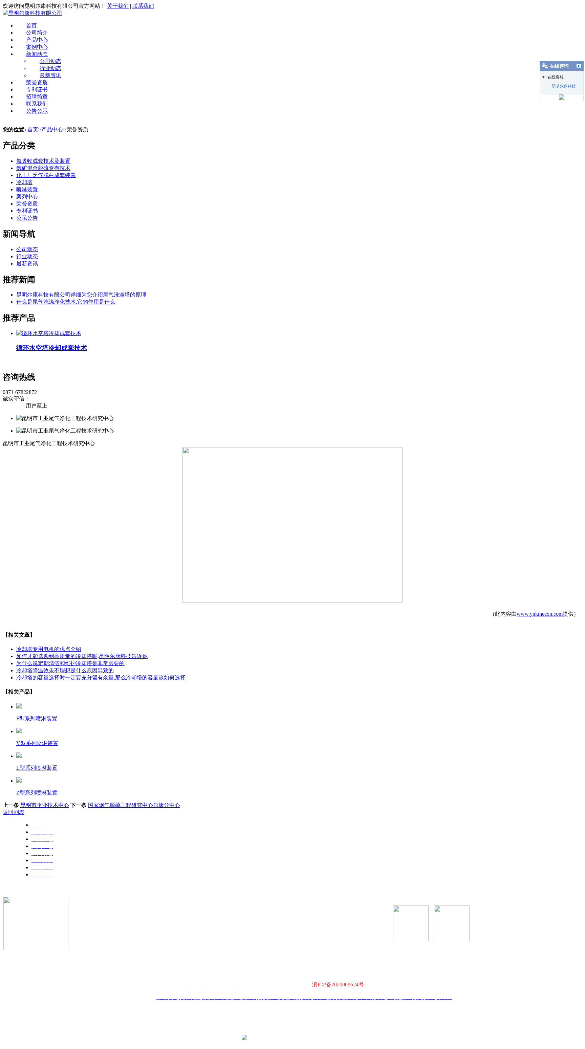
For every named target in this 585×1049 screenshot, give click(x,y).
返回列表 (13, 812)
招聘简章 (37, 97)
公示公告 (27, 218)
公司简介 (37, 33)
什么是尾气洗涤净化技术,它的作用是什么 (65, 302)
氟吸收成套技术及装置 (43, 161)
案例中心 (37, 47)
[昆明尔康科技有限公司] (32, 13)
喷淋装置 (27, 189)
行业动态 (50, 68)
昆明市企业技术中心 (44, 805)
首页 (31, 25)
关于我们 (118, 6)
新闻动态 (37, 54)
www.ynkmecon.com (540, 614)
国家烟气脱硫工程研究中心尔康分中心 (134, 805)
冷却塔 (24, 182)
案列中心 (27, 196)
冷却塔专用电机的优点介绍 (48, 649)
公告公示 (37, 111)
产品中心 (37, 40)
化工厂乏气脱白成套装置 (46, 175)
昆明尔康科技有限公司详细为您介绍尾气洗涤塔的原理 (81, 295)
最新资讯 (50, 75)
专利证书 (37, 89)
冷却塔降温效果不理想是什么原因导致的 (65, 670)
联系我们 (143, 6)
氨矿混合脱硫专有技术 (43, 168)
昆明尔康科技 (563, 86)
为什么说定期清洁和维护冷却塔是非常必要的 (70, 663)
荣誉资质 (37, 82)
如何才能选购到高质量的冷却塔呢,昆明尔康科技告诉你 (82, 656)
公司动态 (50, 61)
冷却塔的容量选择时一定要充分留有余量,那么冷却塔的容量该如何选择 (101, 677)
